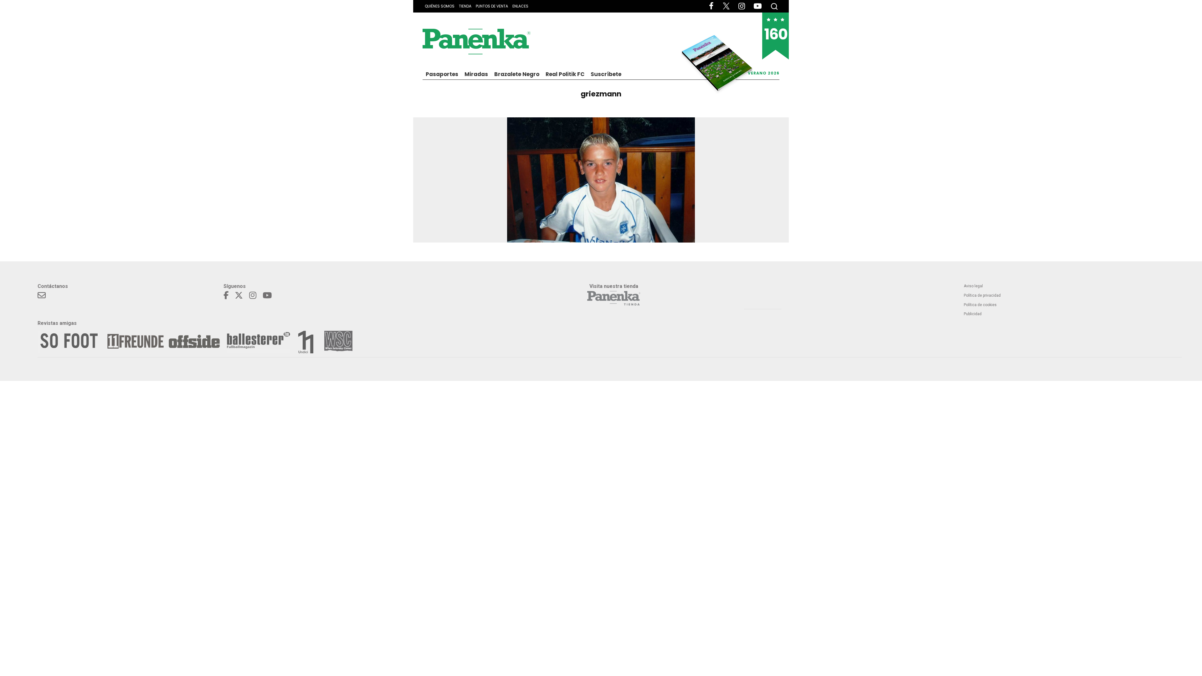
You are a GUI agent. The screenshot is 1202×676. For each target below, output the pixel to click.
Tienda (465, 6)
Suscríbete (606, 74)
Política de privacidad (982, 295)
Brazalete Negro (516, 74)
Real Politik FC (565, 74)
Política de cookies (980, 305)
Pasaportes (442, 74)
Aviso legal (973, 286)
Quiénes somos (440, 6)
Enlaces (520, 6)
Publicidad (973, 314)
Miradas (476, 74)
